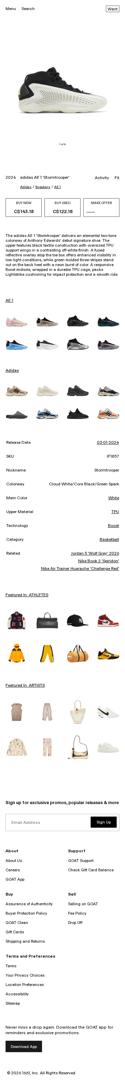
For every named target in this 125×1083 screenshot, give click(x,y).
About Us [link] (14, 861)
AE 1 (57, 187)
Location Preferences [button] (25, 985)
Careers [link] (13, 870)
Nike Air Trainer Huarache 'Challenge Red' (80, 569)
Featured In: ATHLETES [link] (27, 595)
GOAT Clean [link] (17, 923)
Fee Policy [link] (77, 913)
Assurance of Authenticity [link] (29, 904)
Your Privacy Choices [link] (25, 975)
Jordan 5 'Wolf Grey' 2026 (95, 554)
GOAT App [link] (15, 879)
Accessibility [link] (17, 994)
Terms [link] (11, 966)
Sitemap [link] (13, 1003)
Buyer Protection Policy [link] (26, 913)
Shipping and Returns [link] (25, 941)
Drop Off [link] (75, 923)
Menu (11, 9)
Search (28, 9)
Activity (102, 178)
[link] (17, 321)
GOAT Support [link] (80, 861)
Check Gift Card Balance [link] (91, 870)
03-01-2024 (108, 443)
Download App (24, 1047)
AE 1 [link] (9, 301)
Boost (113, 526)
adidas (26, 187)
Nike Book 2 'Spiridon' (98, 561)
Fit (117, 178)
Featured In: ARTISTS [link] (25, 686)
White (113, 498)
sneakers (42, 187)
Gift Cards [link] (15, 932)
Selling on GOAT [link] (83, 904)
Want (113, 9)
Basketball (109, 540)
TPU (115, 512)
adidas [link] (12, 371)
